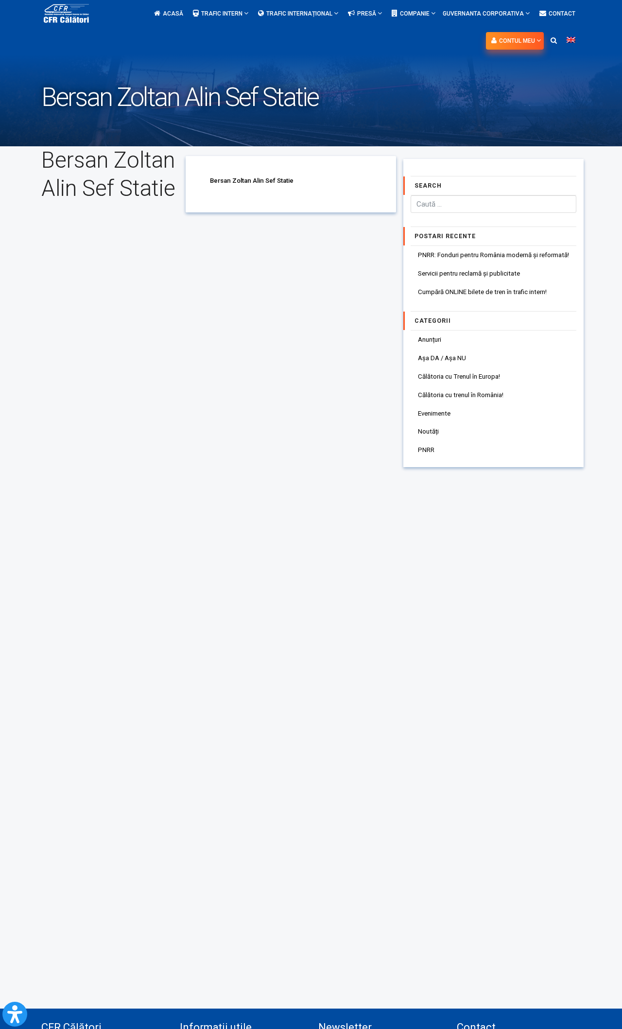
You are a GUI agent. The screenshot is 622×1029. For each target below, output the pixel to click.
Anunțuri (429, 339)
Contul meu (517, 40)
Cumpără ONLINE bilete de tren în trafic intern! (482, 292)
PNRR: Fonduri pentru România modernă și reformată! (493, 255)
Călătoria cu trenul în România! (460, 395)
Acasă (173, 13)
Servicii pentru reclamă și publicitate (469, 273)
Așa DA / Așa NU (442, 358)
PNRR (426, 449)
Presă (367, 13)
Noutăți (428, 431)
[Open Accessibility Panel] (14, 1014)
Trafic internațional (300, 13)
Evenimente (434, 413)
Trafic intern (222, 13)
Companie (415, 13)
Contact (562, 13)
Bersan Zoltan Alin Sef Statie (252, 180)
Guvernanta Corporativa (484, 13)
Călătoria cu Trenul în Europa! (459, 376)
